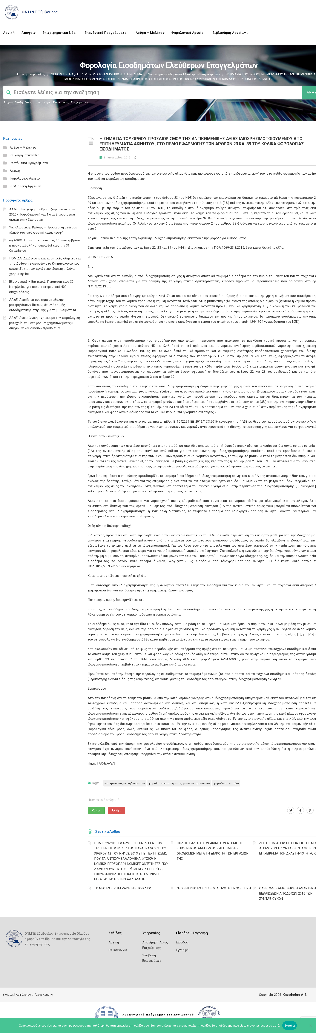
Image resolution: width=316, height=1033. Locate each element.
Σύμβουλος (37, 74)
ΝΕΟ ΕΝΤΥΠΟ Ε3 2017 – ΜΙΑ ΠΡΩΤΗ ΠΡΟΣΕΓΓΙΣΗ (214, 888)
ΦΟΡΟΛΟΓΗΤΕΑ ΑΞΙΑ (226, 783)
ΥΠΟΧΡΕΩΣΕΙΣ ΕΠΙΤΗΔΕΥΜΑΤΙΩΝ (125, 783)
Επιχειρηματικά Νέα (60, 33)
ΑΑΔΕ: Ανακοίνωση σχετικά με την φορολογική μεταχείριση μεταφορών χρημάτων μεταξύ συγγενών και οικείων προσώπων (44, 323)
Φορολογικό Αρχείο (187, 33)
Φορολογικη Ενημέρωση (52, 102)
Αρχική (9, 33)
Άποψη (15, 171)
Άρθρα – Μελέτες (150, 33)
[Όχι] (310, 1027)
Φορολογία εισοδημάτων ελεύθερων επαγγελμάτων (184, 74)
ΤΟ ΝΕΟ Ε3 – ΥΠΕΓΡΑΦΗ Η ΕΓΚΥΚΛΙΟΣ (123, 888)
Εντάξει (289, 1025)
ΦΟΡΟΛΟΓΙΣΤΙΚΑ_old (65, 74)
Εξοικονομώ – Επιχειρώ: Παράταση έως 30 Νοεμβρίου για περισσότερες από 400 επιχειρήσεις (41, 287)
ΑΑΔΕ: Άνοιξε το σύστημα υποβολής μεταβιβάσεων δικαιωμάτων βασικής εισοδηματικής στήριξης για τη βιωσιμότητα (42, 305)
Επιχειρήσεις (80, 102)
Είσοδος (182, 942)
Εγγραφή (182, 950)
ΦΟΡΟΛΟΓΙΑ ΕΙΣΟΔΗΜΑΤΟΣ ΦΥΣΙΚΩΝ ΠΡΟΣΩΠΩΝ (179, 783)
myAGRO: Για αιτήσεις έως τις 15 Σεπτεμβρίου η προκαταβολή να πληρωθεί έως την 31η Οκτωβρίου (44, 245)
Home (20, 74)
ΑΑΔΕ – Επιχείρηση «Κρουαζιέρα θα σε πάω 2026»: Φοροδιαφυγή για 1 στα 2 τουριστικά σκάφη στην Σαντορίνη (42, 214)
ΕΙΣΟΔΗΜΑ (134, 74)
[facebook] (300, 810)
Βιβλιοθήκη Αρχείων (230, 33)
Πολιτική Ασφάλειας (17, 994)
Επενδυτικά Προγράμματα (106, 33)
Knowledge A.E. (295, 995)
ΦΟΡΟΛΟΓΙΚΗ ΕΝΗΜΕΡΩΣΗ (103, 74)
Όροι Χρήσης (44, 994)
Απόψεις (28, 33)
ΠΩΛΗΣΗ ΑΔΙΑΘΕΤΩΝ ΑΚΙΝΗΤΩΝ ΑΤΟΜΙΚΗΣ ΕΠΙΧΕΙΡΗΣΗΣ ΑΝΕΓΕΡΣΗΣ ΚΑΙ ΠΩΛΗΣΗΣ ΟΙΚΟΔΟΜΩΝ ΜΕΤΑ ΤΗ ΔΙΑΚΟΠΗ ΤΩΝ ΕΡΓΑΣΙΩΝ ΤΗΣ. (213, 851)
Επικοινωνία (118, 950)
